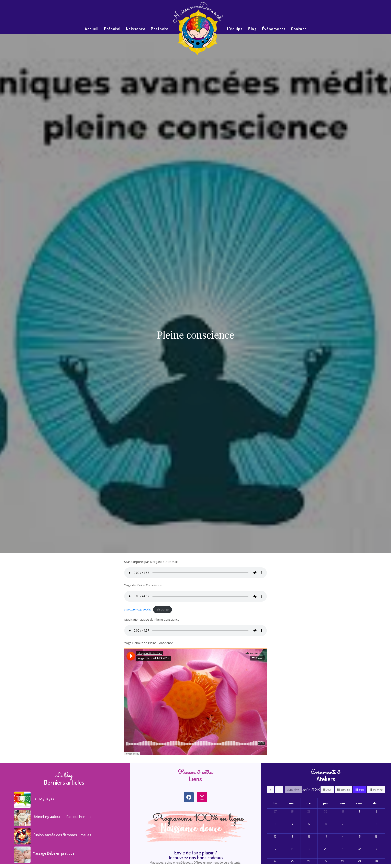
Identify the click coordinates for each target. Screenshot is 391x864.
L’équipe (235, 28)
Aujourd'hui (293, 789)
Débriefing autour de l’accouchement (62, 816)
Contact (298, 28)
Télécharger (162, 609)
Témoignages (43, 798)
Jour (328, 789)
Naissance (136, 28)
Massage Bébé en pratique (54, 853)
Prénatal (112, 28)
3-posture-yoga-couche (137, 609)
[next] (279, 789)
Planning (377, 789)
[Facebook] (189, 797)
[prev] (270, 789)
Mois (361, 789)
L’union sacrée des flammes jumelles (62, 834)
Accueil (92, 28)
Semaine (345, 789)
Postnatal (160, 28)
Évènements (274, 28)
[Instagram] (202, 797)
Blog (252, 28)
